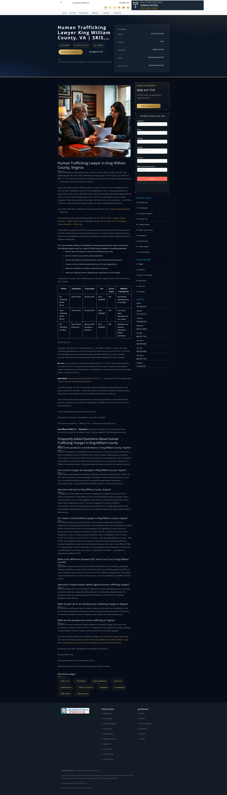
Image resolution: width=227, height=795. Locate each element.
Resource (95, 13)
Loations (106, 13)
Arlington (139, 318)
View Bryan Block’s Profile (81, 381)
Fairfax (138, 303)
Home (65, 13)
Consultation (149, 5)
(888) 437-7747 (146, 90)
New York (139, 348)
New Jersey (140, 340)
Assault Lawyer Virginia (115, 636)
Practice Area (83, 13)
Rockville (139, 333)
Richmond (139, 326)
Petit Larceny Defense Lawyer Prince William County (108, 640)
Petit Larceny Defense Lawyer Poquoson (73, 643)
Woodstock (140, 355)
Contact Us (117, 13)
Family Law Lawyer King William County (106, 643)
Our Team (72, 13)
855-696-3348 (148, 8)
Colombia (139, 363)
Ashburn (139, 311)
